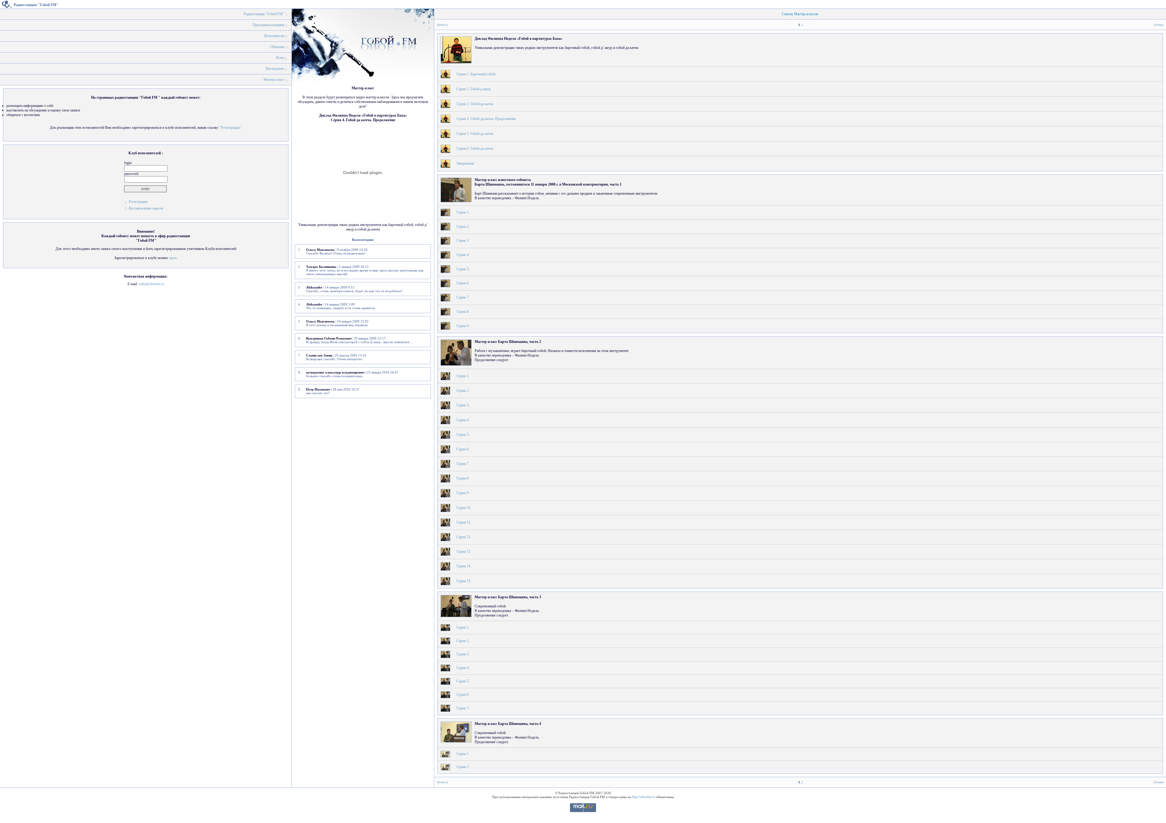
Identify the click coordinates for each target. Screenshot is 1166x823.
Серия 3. (462, 240)
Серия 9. (462, 326)
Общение (277, 47)
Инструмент (275, 69)
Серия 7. (462, 297)
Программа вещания (268, 25)
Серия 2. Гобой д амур (473, 89)
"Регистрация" (230, 127)
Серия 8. (462, 311)
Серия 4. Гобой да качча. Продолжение (486, 119)
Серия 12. (463, 537)
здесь (173, 258)
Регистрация (138, 202)
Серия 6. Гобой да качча (474, 148)
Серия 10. (463, 508)
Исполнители (274, 36)
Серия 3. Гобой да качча (474, 104)
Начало (441, 24)
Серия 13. (463, 551)
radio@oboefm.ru (151, 284)
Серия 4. (462, 255)
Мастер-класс (274, 79)
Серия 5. (462, 269)
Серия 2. (462, 226)
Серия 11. (463, 522)
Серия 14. (463, 566)
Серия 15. (463, 581)
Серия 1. (462, 212)
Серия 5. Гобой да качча (474, 133)
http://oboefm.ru (643, 797)
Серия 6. (462, 283)
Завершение (465, 163)
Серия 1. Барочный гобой (475, 74)
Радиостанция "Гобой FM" (264, 14)
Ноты (280, 58)
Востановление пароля (146, 208)
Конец (1159, 24)
